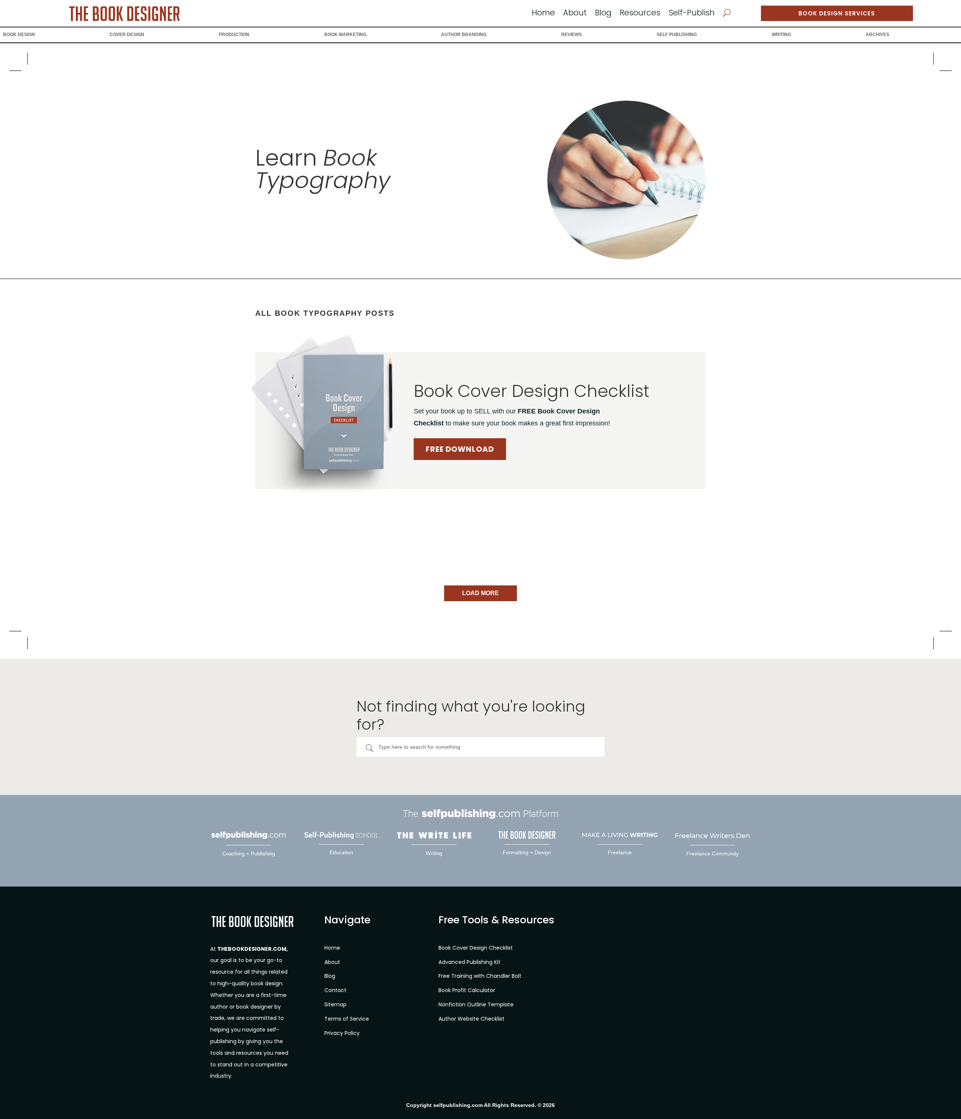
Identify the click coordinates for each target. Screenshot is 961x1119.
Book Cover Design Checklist (475, 948)
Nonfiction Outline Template (476, 1004)
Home (543, 14)
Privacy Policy (342, 1033)
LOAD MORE (480, 593)
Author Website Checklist (471, 1018)
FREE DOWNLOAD (460, 449)
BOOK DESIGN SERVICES (836, 13)
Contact (335, 990)
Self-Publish (692, 14)
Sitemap (335, 1004)
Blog (603, 14)
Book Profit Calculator (466, 990)
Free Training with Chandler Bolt (479, 976)
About (575, 14)
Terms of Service (346, 1018)
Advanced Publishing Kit (469, 962)
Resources (640, 14)
